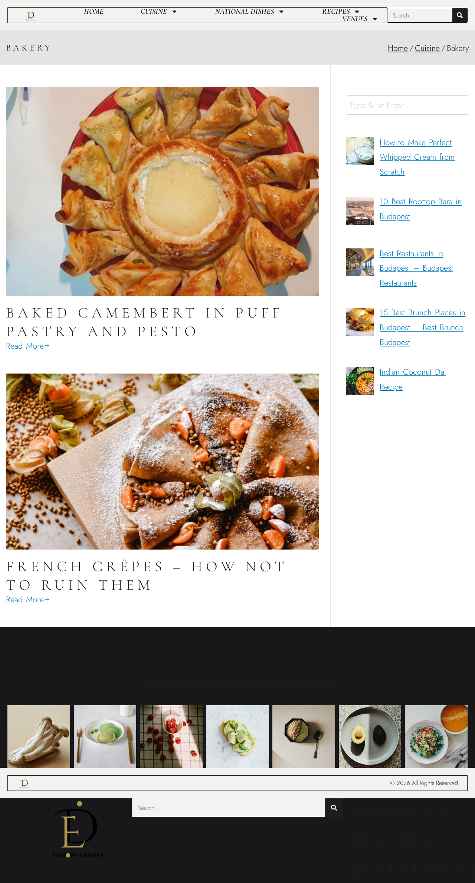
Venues (354, 19)
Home (94, 11)
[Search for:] (407, 105)
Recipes (336, 11)
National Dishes (244, 11)
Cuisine (154, 11)
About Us (401, 812)
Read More (25, 346)
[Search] (459, 15)
